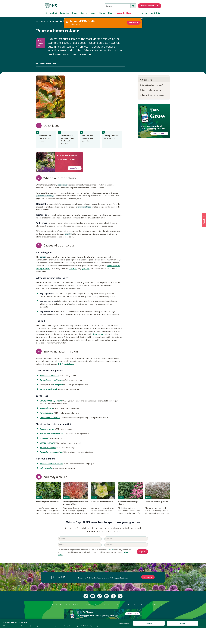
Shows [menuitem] (74, 13)
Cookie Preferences (79, 605)
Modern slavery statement (101, 605)
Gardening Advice (58, 21)
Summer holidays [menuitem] (123, 13)
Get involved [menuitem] (51, 13)
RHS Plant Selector (66, 364)
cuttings (73, 268)
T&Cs (110, 550)
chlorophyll (49, 196)
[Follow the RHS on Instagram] (85, 596)
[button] (204, 220)
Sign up (142, 552)
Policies (88, 605)
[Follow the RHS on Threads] (106, 596)
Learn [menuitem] (93, 13)
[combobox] (117, 6)
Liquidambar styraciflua (50, 417)
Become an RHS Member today (103, 578)
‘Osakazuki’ (51, 433)
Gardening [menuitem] (64, 13)
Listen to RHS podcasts (155, 605)
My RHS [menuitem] (154, 13)
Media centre (143, 605)
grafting (85, 268)
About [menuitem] (145, 13)
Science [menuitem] (102, 13)
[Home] (51, 6)
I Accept (182, 623)
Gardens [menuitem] (83, 13)
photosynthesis (84, 207)
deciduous (62, 185)
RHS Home (40, 21)
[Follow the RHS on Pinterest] (120, 596)
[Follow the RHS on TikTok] (99, 596)
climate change (99, 334)
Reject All (149, 623)
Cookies (68, 605)
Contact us (55, 605)
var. (51, 380)
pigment (40, 196)
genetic (68, 234)
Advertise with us (132, 605)
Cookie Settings (124, 623)
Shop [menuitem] (110, 13)
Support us (47, 605)
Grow (158, 115)
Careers (112, 605)
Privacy (62, 605)
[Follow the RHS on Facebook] (113, 596)
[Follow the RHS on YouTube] (92, 596)
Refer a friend (121, 605)
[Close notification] (142, 19)
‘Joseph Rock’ (49, 389)
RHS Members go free (67, 155)
